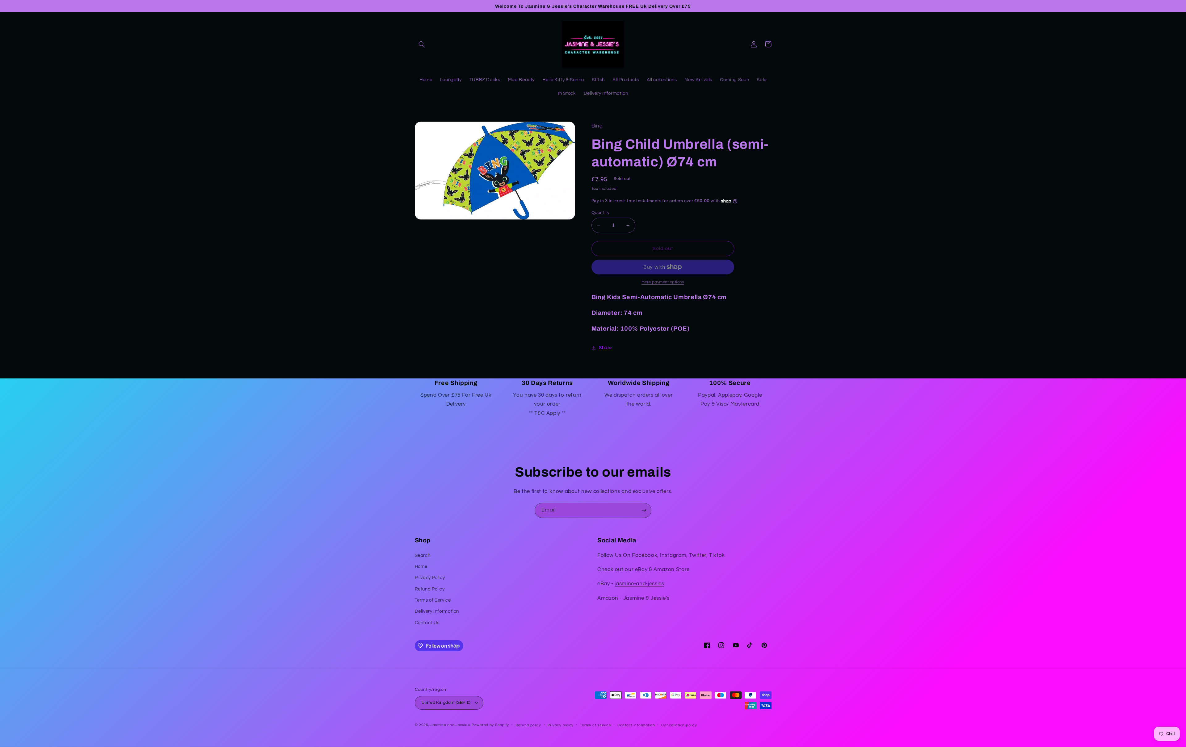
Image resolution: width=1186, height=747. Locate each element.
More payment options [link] (662, 282)
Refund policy (528, 725)
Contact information (636, 725)
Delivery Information (437, 611)
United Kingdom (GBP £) (446, 702)
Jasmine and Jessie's (450, 725)
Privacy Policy (430, 577)
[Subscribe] (644, 510)
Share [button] (605, 347)
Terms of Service (433, 600)
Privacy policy (561, 725)
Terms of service (595, 725)
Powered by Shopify (490, 725)
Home (421, 566)
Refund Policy (430, 589)
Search (423, 555)
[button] (422, 44)
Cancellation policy (679, 725)
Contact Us (427, 622)
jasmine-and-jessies (639, 583)
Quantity (600, 213)
